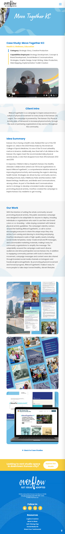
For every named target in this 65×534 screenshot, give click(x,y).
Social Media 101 (32, 527)
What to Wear (32, 521)
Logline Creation (32, 519)
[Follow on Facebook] (40, 508)
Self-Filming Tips (32, 524)
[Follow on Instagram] (30, 508)
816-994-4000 (39, 496)
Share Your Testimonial (32, 529)
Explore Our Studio (51, 465)
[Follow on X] (35, 508)
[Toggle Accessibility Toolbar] (62, 531)
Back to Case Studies (33, 450)
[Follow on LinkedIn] (25, 508)
